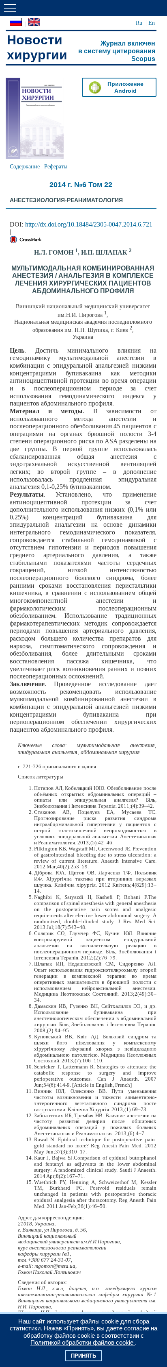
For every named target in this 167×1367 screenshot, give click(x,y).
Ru (139, 23)
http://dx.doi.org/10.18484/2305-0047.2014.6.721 (88, 224)
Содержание (25, 166)
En (151, 23)
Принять (83, 1356)
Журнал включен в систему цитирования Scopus (116, 51)
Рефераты (55, 166)
